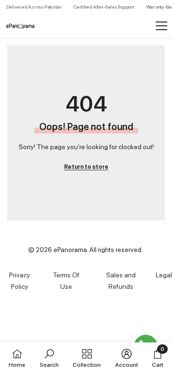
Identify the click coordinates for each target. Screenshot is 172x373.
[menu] (161, 26)
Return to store (86, 167)
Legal (164, 275)
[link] (49, 357)
